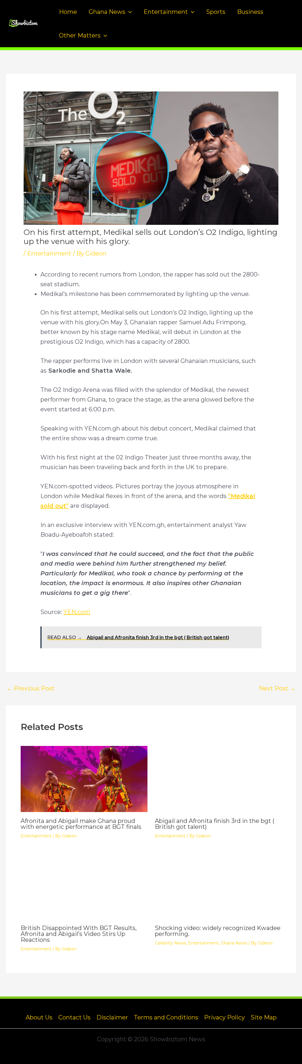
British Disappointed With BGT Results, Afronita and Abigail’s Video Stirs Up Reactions (79, 933)
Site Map (264, 1017)
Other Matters (80, 35)
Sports (215, 11)
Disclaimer (112, 1017)
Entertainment (166, 11)
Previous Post (30, 688)
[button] (128, 12)
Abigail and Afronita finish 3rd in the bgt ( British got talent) (214, 823)
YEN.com (76, 612)
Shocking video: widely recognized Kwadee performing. (217, 930)
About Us (39, 1017)
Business (250, 11)
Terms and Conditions (166, 1017)
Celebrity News (170, 943)
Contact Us (74, 1017)
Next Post (277, 688)
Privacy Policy (224, 1017)
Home (68, 11)
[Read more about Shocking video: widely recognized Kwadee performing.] (218, 885)
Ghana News (107, 11)
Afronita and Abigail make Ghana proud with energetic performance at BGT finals (81, 823)
